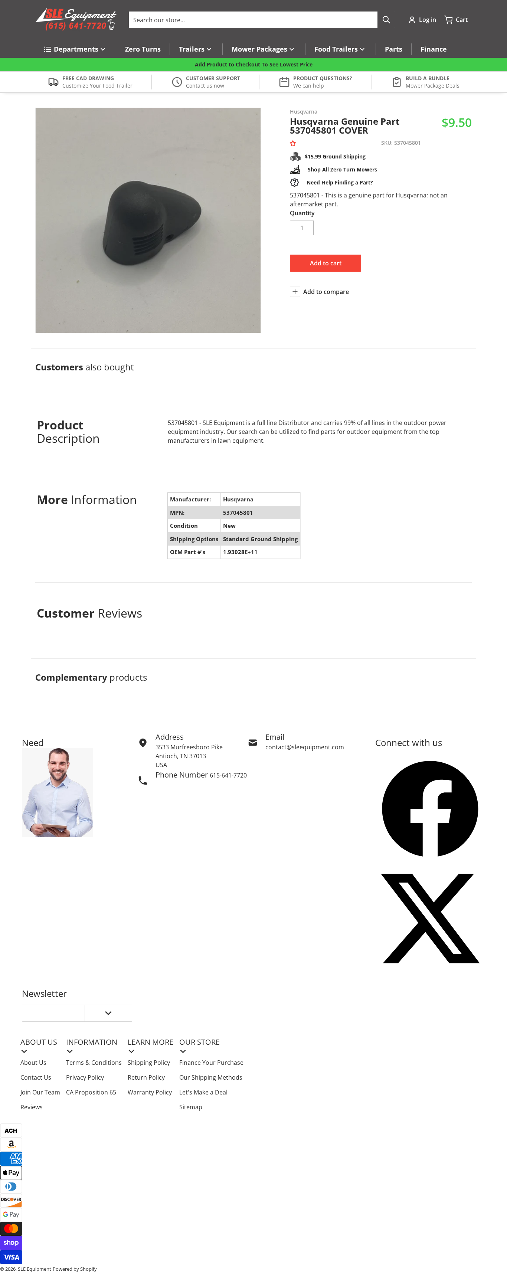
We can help (308, 85)
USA (161, 765)
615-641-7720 (228, 775)
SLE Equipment (34, 1269)
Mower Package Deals (432, 85)
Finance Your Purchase (211, 1062)
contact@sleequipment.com (304, 747)
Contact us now (205, 85)
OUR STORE (199, 1042)
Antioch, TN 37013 (181, 756)
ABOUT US (38, 1042)
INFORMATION (91, 1042)
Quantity (302, 213)
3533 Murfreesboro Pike (189, 747)
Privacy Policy (85, 1077)
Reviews (31, 1107)
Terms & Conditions (94, 1062)
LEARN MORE (150, 1042)
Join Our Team (40, 1092)
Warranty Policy (150, 1092)
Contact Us (35, 1077)
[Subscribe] (108, 1013)
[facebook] (430, 809)
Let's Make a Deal (203, 1092)
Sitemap (190, 1107)
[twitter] (430, 918)
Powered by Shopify (75, 1269)
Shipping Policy (149, 1062)
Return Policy (146, 1077)
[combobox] (262, 20)
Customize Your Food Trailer (97, 85)
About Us (33, 1062)
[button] (294, 143)
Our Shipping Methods (210, 1077)
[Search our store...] (386, 20)
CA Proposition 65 (91, 1092)
